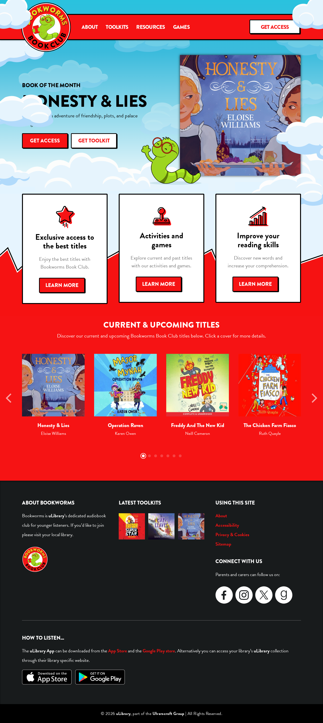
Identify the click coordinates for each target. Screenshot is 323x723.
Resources (150, 27)
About (90, 27)
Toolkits (117, 27)
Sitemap (223, 544)
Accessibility (227, 525)
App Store (117, 650)
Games (181, 27)
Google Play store (159, 650)
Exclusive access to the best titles (64, 241)
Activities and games (161, 240)
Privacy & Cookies (232, 534)
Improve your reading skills (258, 240)
